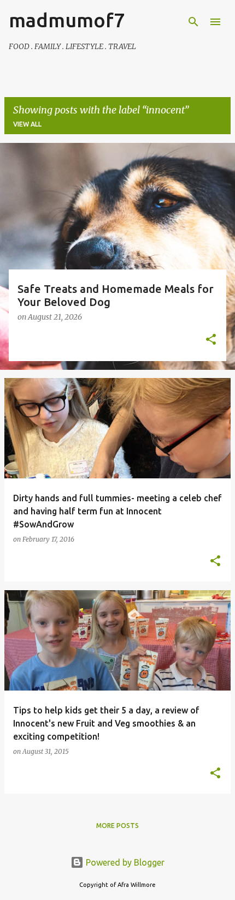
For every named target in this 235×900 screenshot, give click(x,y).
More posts (117, 825)
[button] (211, 340)
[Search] (193, 22)
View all (27, 124)
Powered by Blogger (124, 862)
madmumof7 (67, 20)
